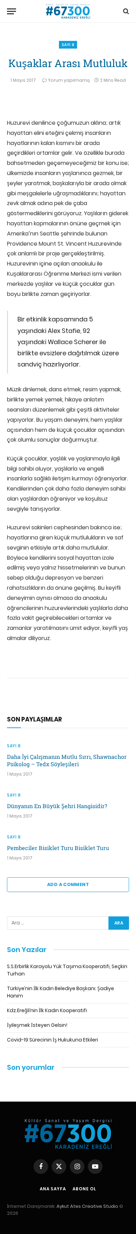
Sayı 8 (68, 45)
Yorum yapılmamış (69, 80)
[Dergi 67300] (68, 11)
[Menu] (11, 11)
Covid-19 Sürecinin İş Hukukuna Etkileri (52, 1039)
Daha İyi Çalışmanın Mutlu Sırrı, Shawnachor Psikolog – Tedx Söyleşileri (67, 760)
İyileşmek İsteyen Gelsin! (37, 1025)
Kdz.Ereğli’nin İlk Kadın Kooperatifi (47, 1010)
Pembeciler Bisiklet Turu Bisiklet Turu (58, 847)
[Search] (125, 11)
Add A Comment (68, 884)
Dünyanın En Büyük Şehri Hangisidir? (57, 806)
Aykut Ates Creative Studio (87, 1206)
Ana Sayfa (53, 1189)
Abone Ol (84, 1189)
